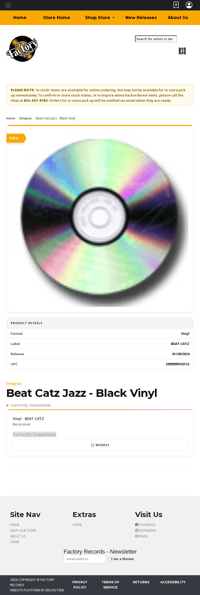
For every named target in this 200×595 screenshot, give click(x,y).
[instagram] (188, 46)
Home (20, 17)
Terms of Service (110, 584)
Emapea (26, 118)
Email (143, 536)
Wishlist (102, 445)
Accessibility (173, 582)
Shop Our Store (23, 530)
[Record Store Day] (182, 50)
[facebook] (187, 46)
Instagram (147, 530)
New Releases (141, 17)
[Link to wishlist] (176, 6)
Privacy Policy (79, 584)
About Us (178, 17)
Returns (141, 582)
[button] (100, 17)
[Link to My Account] (189, 6)
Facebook (146, 525)
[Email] (189, 46)
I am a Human (122, 559)
